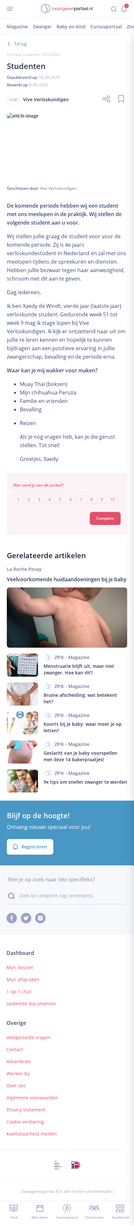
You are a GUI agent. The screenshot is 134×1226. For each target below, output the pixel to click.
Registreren (34, 847)
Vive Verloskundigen (58, 188)
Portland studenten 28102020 (33, 54)
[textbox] (67, 494)
